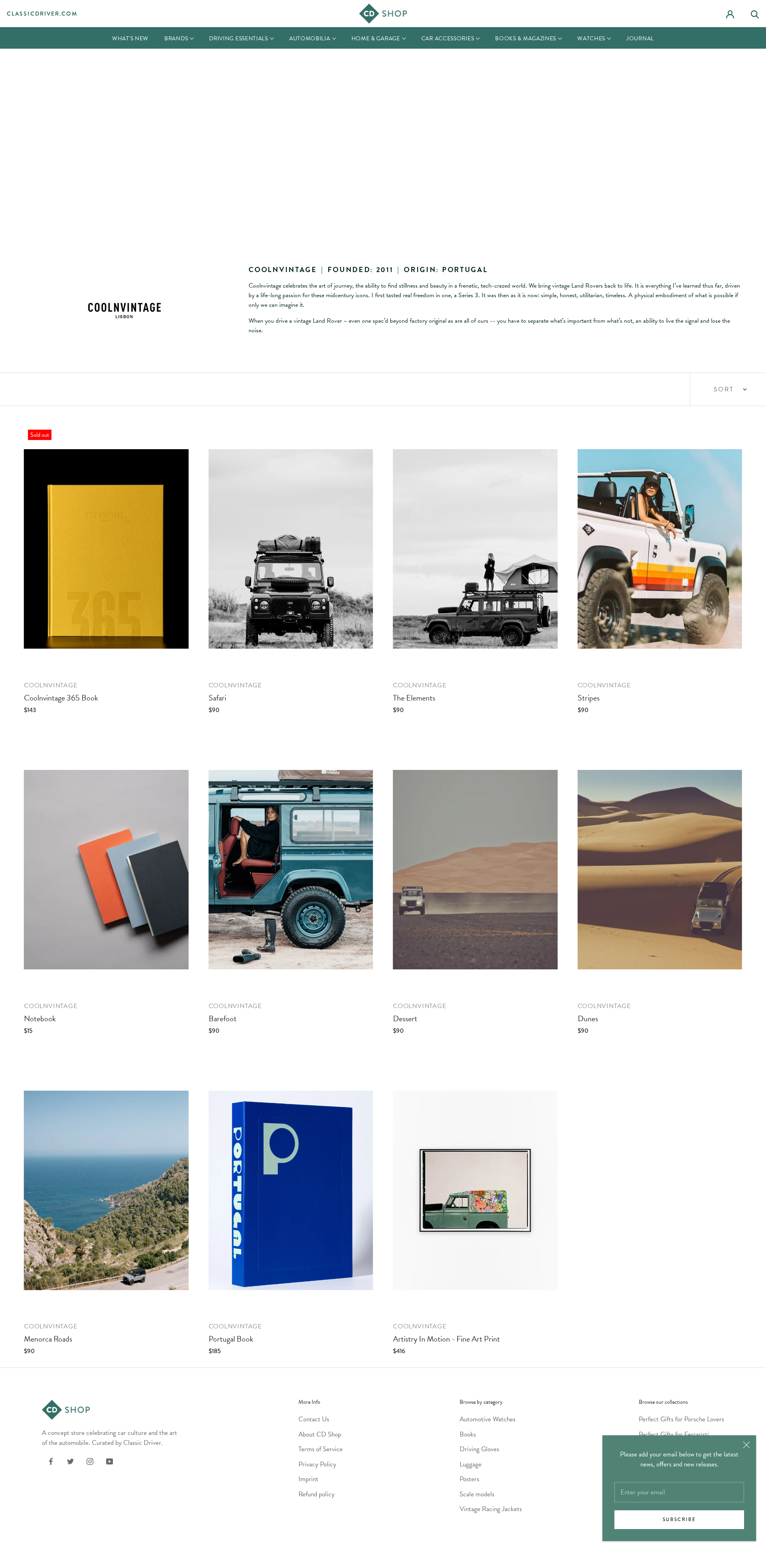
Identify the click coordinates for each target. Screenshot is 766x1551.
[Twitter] (70, 1461)
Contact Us (313, 1419)
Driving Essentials (238, 38)
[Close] (746, 1444)
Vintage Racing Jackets (491, 1509)
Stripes (589, 698)
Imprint (308, 1479)
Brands (176, 38)
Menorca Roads (48, 1339)
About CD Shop (319, 1434)
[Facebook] (50, 1461)
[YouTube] (109, 1461)
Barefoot (223, 1018)
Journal (640, 38)
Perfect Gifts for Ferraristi (674, 1434)
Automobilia (309, 38)
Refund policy (316, 1494)
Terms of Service (320, 1449)
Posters (469, 1479)
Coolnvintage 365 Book (61, 698)
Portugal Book (231, 1339)
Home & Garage (375, 38)
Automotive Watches (487, 1419)
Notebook (40, 1018)
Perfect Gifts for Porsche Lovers (681, 1419)
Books (468, 1434)
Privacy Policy (317, 1464)
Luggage (471, 1464)
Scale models (477, 1494)
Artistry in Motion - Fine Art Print (446, 1339)
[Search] (758, 13)
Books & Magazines (525, 38)
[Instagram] (90, 1461)
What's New (130, 38)
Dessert (405, 1018)
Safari (217, 698)
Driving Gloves (479, 1449)
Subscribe (679, 1519)
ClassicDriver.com (42, 14)
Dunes (588, 1018)
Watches (591, 38)
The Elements (414, 698)
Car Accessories (447, 38)
